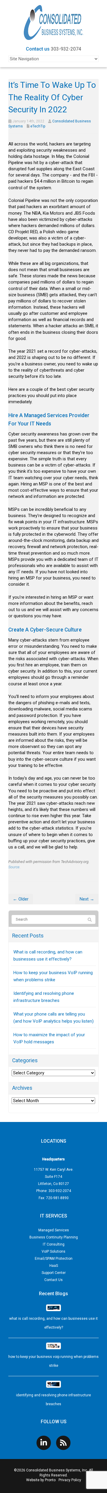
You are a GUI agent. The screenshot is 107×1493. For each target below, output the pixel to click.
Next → (87, 899)
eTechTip (37, 126)
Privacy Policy (70, 1480)
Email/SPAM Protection (54, 1258)
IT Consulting (53, 1244)
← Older (21, 899)
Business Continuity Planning (53, 1237)
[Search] (89, 919)
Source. (14, 867)
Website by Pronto (41, 1480)
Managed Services (53, 1230)
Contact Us (53, 1280)
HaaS (53, 1266)
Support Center (54, 1273)
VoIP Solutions (53, 1251)
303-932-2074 (66, 49)
